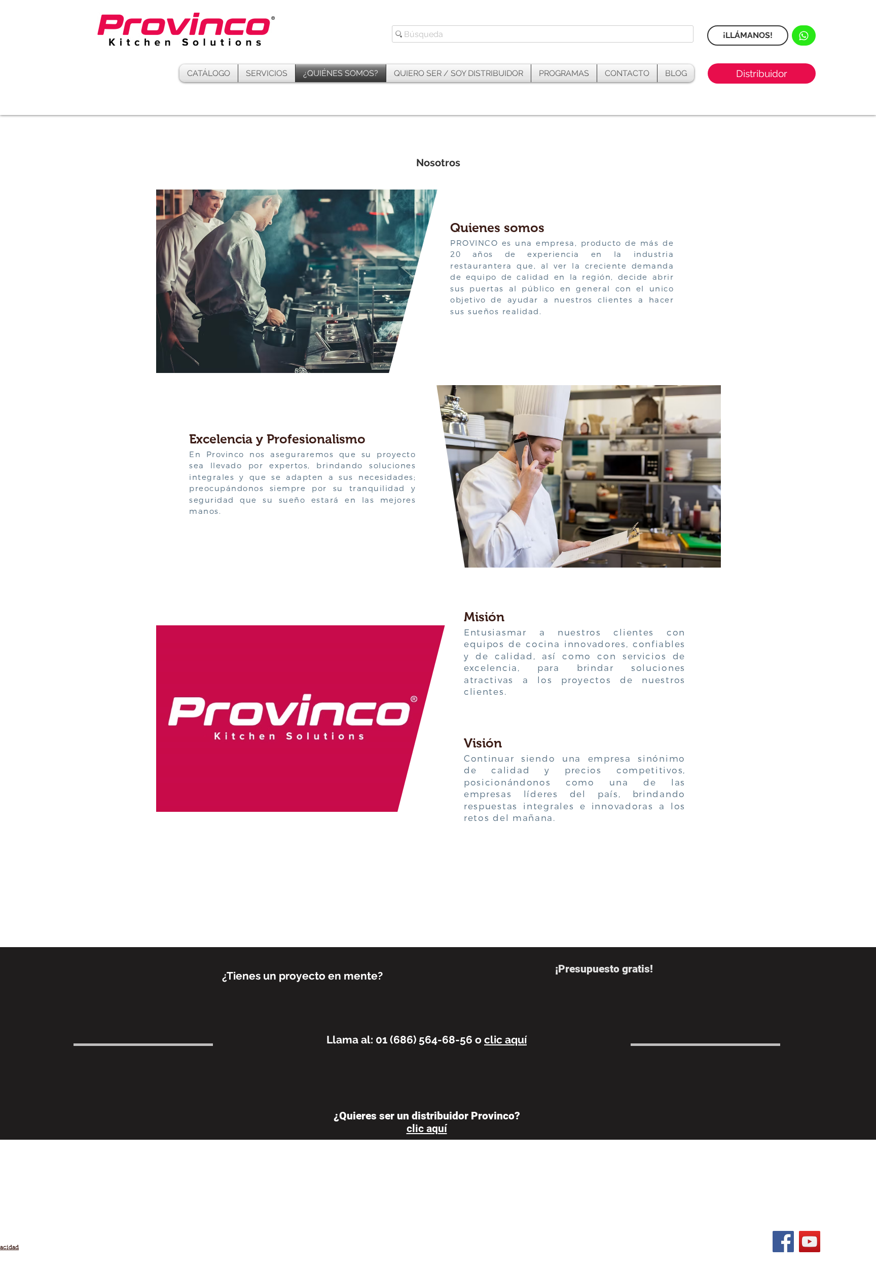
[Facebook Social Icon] (783, 1241)
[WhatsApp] (804, 35)
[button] (564, 73)
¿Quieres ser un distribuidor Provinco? (427, 1116)
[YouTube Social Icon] (809, 1241)
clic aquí (505, 1039)
